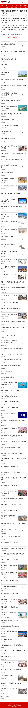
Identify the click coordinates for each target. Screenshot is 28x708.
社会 (12, 5)
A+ (24, 15)
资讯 (2, 5)
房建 (7, 7)
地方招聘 (14, 704)
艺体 (21, 7)
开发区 (25, 5)
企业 (12, 7)
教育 (21, 5)
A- (26, 15)
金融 (16, 7)
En (24, 2)
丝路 (9, 2)
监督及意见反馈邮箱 (18, 705)
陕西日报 (3, 15)
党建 (7, 5)
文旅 (16, 5)
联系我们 (17, 704)
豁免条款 (10, 704)
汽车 (2, 7)
